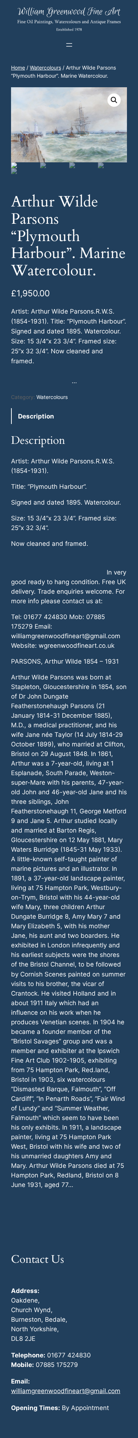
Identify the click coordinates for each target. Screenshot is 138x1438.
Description (36, 416)
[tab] (69, 416)
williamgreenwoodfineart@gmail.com (65, 1391)
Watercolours (45, 67)
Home (18, 67)
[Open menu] (69, 44)
